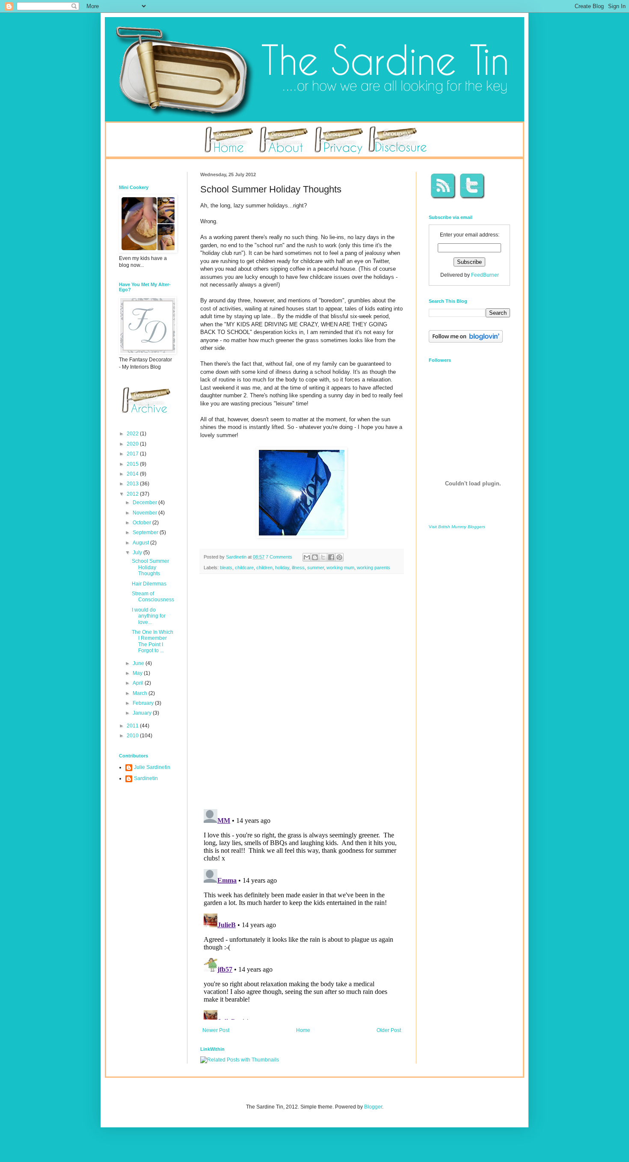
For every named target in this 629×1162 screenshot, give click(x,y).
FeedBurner (485, 275)
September (146, 532)
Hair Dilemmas (149, 584)
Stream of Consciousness (153, 597)
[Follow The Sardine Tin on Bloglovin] (466, 341)
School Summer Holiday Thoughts (150, 567)
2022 (133, 434)
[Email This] (307, 557)
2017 (133, 454)
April (139, 683)
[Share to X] (323, 557)
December (145, 503)
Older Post (389, 1030)
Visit (457, 526)
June (139, 663)
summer (315, 567)
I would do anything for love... (149, 616)
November (145, 513)
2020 (133, 444)
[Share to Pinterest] (339, 557)
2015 (133, 464)
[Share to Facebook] (331, 557)
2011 (133, 726)
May (138, 673)
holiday (282, 567)
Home (303, 1030)
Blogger (373, 1107)
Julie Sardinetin (152, 767)
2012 (133, 494)
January (143, 713)
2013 (133, 484)
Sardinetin (146, 778)
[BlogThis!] (315, 557)
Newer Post (215, 1030)
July (138, 553)
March (140, 693)
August (141, 543)
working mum (340, 567)
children (264, 567)
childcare (244, 567)
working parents (373, 567)
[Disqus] (301, 691)
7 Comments (279, 556)
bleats (226, 567)
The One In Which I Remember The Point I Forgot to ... (152, 641)
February (144, 703)
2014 (133, 474)
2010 (133, 736)
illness (298, 567)
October (142, 523)
